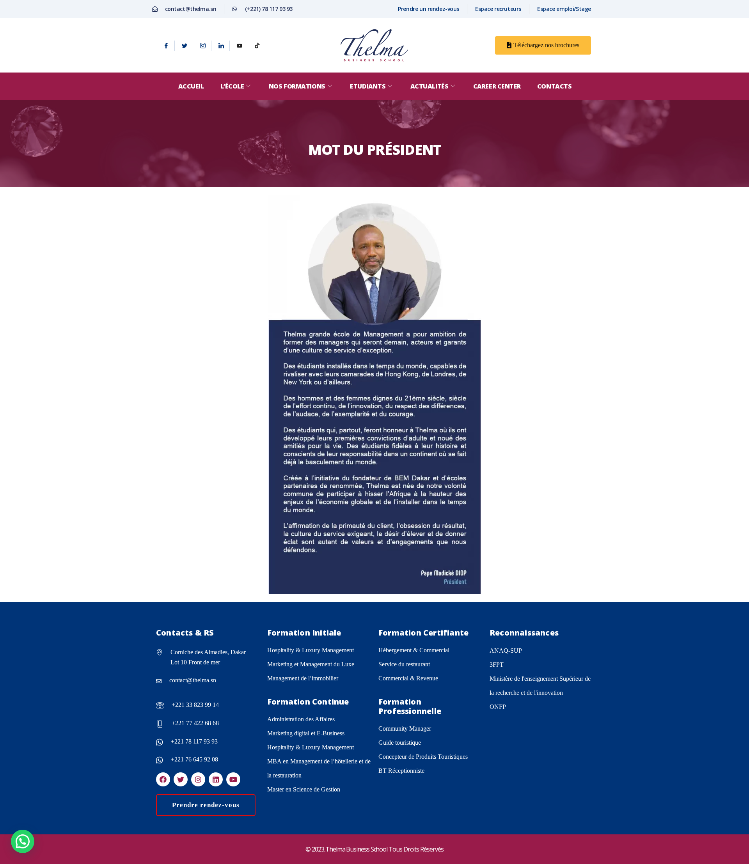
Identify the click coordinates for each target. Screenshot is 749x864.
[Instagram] (203, 46)
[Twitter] (184, 46)
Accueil (191, 86)
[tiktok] (257, 46)
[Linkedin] (221, 46)
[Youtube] (239, 46)
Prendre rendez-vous (206, 805)
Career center (497, 86)
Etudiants (367, 86)
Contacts (554, 86)
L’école (232, 86)
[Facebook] (166, 46)
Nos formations (297, 86)
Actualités (429, 86)
